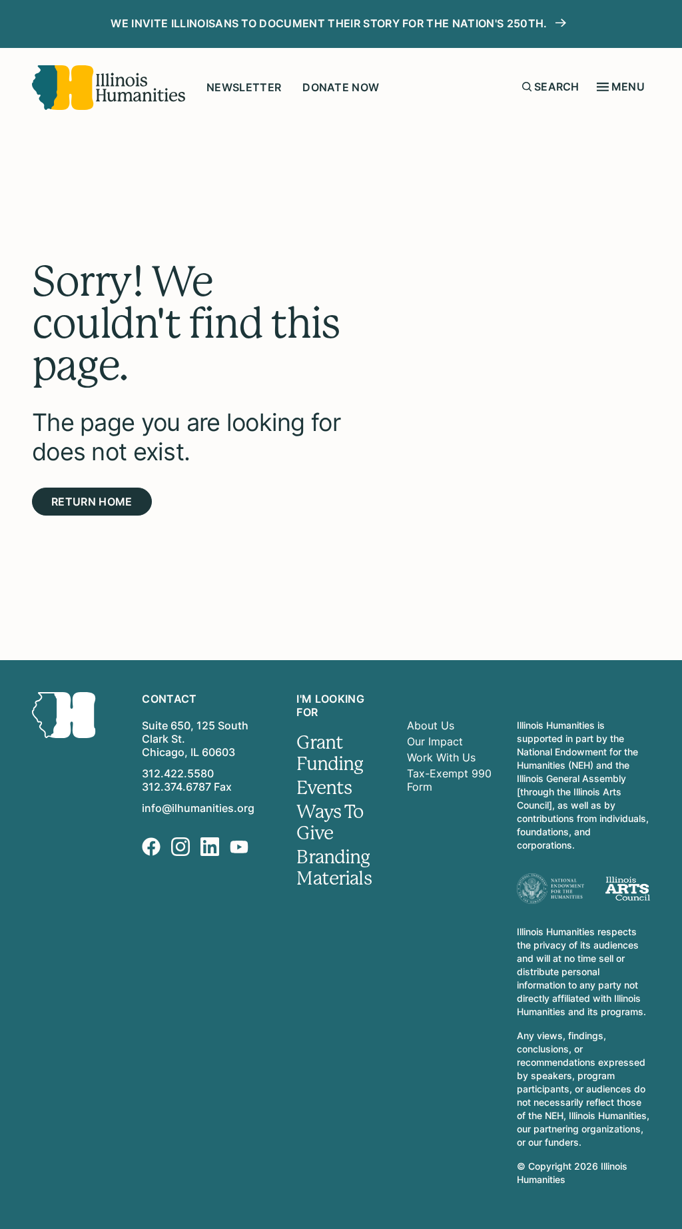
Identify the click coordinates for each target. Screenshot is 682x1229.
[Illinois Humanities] (108, 87)
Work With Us (441, 757)
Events (324, 788)
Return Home (92, 501)
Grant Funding (329, 753)
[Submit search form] (526, 86)
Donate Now (340, 87)
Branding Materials (333, 868)
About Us (430, 725)
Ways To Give (330, 822)
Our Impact (435, 741)
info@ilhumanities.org (198, 808)
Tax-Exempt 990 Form (449, 780)
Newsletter (243, 87)
